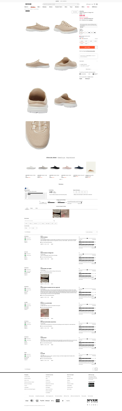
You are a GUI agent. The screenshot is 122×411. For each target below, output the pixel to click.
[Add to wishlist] (96, 47)
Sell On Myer (69, 389)
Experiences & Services (50, 383)
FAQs (47, 378)
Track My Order (27, 376)
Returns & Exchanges (28, 383)
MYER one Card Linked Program (29, 389)
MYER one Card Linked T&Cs (75, 396)
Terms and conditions (58, 396)
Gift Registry (48, 387)
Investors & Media (70, 383)
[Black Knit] (94, 32)
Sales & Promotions (49, 389)
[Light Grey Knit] (92, 32)
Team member (90, 396)
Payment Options (27, 378)
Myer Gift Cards (70, 378)
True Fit (25, 385)
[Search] (78, 4)
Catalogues (26, 387)
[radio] (81, 41)
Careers (68, 380)
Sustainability (69, 385)
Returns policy (31, 396)
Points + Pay (26, 380)
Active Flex (81, 11)
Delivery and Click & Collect (29, 382)
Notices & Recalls (49, 390)
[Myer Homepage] (28, 4)
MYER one (68, 376)
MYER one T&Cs (66, 396)
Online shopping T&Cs (49, 396)
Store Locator (48, 382)
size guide (96, 38)
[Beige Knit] (81, 32)
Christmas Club (70, 387)
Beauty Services (48, 385)
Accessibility (48, 392)
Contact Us (48, 380)
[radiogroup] (88, 42)
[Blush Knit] (83, 32)
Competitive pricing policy (39, 396)
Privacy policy (84, 396)
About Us (68, 382)
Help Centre (48, 376)
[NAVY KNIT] (89, 32)
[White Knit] (86, 32)
